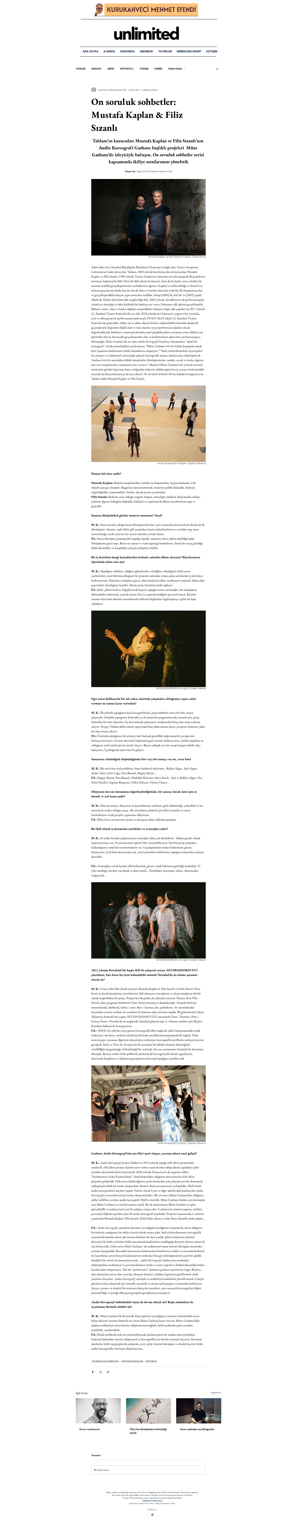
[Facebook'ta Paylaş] (92, 1371)
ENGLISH (96, 68)
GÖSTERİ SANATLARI (132, 1361)
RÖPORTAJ (126, 68)
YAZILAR (80, 68)
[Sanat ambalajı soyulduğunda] (198, 1410)
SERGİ (110, 68)
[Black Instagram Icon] (152, 1514)
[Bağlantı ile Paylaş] (107, 1371)
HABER (158, 68)
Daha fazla (175, 68)
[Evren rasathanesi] (98, 1410)
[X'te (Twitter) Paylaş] (100, 1371)
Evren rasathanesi (90, 1429)
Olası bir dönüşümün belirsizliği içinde (148, 1430)
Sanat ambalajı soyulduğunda (197, 1429)
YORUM (144, 68)
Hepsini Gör (216, 1392)
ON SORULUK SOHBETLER (105, 1361)
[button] (165, 51)
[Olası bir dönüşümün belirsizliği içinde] (148, 1411)
